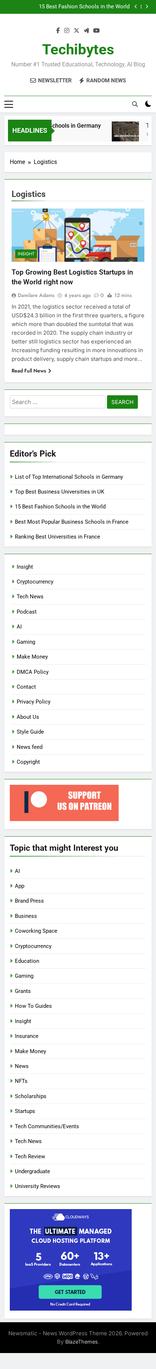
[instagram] (66, 30)
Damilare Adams (36, 295)
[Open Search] (135, 104)
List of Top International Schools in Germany (69, 477)
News (22, 1066)
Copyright (28, 762)
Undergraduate (32, 1171)
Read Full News (29, 370)
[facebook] (58, 30)
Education (27, 961)
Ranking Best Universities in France (57, 536)
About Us (28, 717)
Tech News (30, 596)
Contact (26, 687)
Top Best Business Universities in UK (59, 491)
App (19, 886)
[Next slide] (147, 7)
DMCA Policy (33, 672)
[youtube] (96, 30)
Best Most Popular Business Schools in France (71, 522)
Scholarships (30, 1096)
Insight (26, 254)
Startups (25, 1111)
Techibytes (78, 49)
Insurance (26, 1036)
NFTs (21, 1081)
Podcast (27, 612)
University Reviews (37, 1186)
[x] (76, 30)
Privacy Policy (33, 701)
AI (19, 626)
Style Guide (30, 732)
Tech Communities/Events (47, 1126)
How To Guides (33, 1006)
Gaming (26, 642)
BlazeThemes (81, 1342)
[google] (86, 30)
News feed (29, 747)
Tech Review (30, 1156)
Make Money (32, 656)
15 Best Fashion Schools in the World (84, 7)
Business (26, 916)
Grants (23, 991)
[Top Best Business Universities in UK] (122, 135)
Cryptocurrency (35, 581)
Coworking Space (36, 931)
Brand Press (29, 901)
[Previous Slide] (136, 7)
